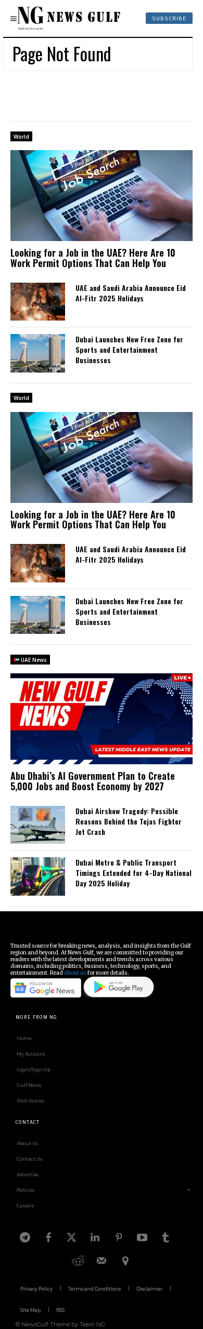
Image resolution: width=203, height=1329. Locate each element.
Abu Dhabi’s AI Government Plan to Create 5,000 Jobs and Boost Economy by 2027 (92, 781)
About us (75, 972)
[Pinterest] (118, 1237)
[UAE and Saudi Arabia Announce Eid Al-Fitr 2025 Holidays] (37, 302)
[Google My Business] (125, 1261)
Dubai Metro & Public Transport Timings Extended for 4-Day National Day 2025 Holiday (133, 872)
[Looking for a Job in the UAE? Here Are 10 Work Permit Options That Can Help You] (101, 195)
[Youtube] (142, 1237)
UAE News (33, 659)
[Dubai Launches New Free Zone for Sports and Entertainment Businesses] (37, 353)
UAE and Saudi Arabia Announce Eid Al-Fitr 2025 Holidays (130, 292)
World (21, 136)
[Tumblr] (165, 1237)
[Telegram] (25, 1237)
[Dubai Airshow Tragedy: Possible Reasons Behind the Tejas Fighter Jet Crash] (37, 825)
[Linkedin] (95, 1237)
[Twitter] (72, 1237)
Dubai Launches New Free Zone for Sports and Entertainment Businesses (129, 349)
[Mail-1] (101, 1261)
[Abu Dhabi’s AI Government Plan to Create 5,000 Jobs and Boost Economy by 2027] (101, 718)
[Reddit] (78, 1261)
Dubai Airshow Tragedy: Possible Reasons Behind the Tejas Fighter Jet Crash (128, 821)
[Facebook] (48, 1237)
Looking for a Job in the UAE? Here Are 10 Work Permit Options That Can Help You (92, 258)
